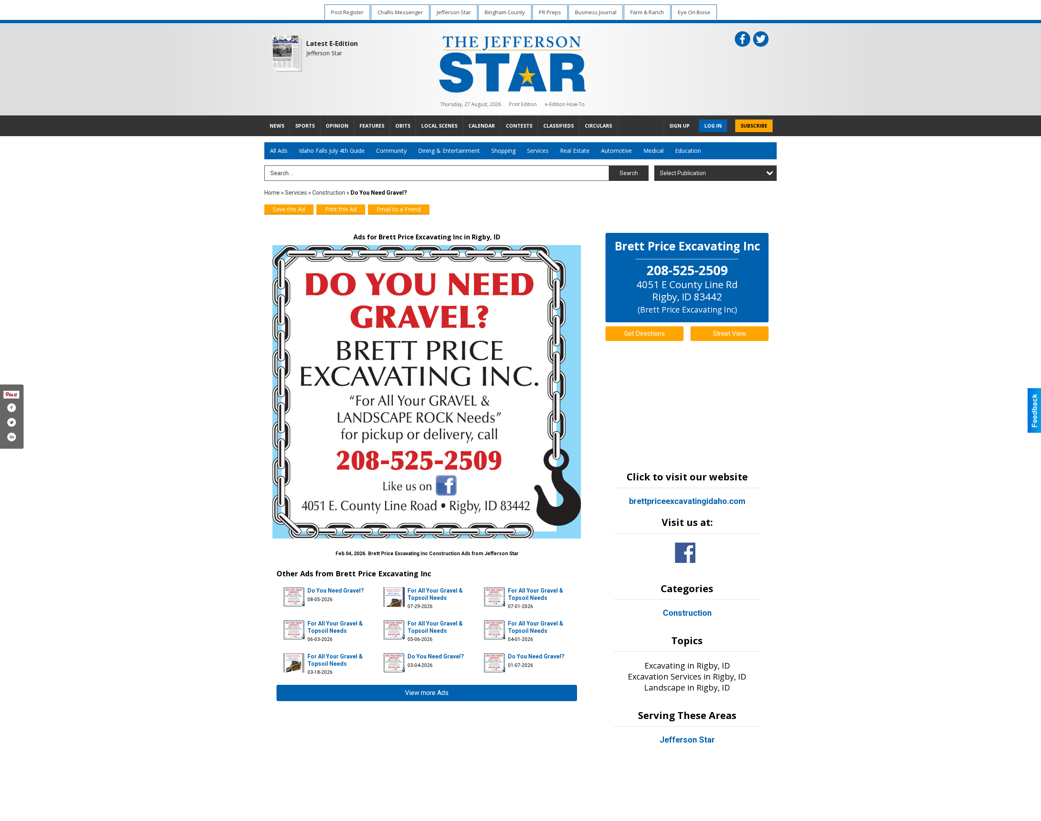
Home (272, 192)
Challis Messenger (400, 12)
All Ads (278, 150)
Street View (729, 333)
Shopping (503, 150)
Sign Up (679, 125)
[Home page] (512, 62)
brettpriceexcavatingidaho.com (687, 501)
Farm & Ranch (647, 12)
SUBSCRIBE (753, 125)
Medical (653, 150)
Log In (713, 125)
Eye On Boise (694, 12)
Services (538, 150)
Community (391, 150)
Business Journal (595, 12)
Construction (328, 192)
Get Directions (644, 333)
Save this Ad (289, 209)
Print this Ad (341, 209)
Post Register (347, 12)
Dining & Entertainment (449, 150)
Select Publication (683, 173)
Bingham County (505, 12)
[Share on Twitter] (11, 422)
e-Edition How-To (565, 104)
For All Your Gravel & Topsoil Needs (435, 594)
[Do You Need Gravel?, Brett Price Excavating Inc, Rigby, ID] (426, 392)
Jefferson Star (454, 12)
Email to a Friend (399, 209)
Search (629, 173)
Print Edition (523, 104)
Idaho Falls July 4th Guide (332, 150)
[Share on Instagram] (11, 437)
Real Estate (575, 150)
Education (688, 150)
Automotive (616, 150)
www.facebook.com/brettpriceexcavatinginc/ (685, 553)
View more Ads (427, 693)
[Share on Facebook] (11, 407)
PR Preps (550, 12)
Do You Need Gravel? (335, 590)
